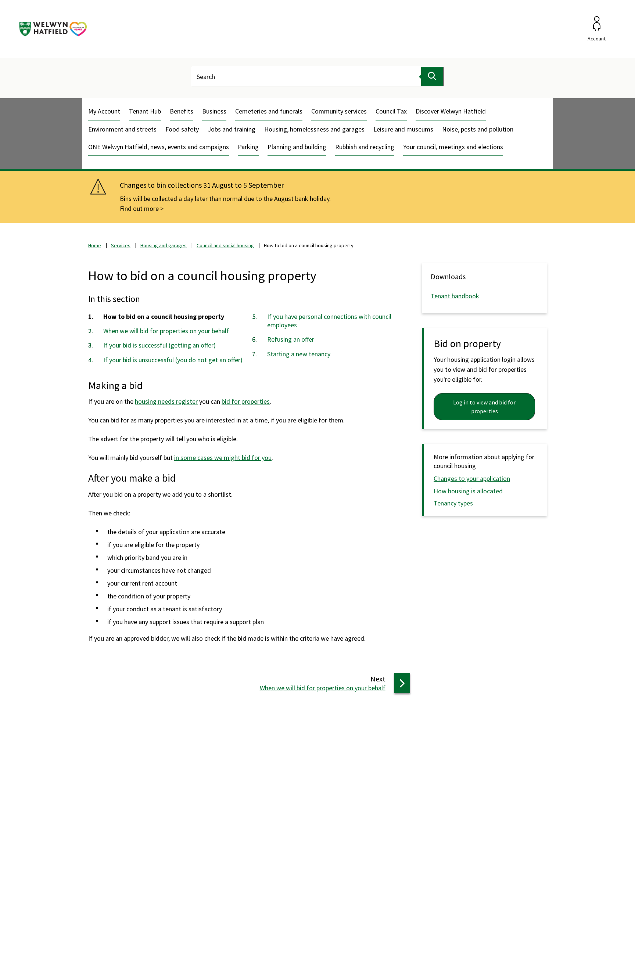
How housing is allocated (468, 491)
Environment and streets (122, 129)
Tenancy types (453, 503)
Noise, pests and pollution (477, 129)
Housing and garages (163, 245)
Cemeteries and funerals (268, 111)
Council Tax (391, 111)
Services (120, 245)
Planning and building (297, 147)
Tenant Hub (145, 111)
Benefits (181, 111)
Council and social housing (225, 245)
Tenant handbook (455, 296)
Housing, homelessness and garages (314, 129)
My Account (104, 111)
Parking (248, 147)
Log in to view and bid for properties (484, 407)
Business (214, 111)
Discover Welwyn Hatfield (451, 111)
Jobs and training (231, 129)
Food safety (182, 129)
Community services (339, 111)
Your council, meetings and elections (453, 147)
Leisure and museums (403, 129)
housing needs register (166, 401)
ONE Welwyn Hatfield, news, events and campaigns (158, 147)
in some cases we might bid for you (223, 457)
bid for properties (246, 401)
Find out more (139, 208)
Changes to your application (472, 478)
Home (94, 245)
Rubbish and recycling (364, 147)
